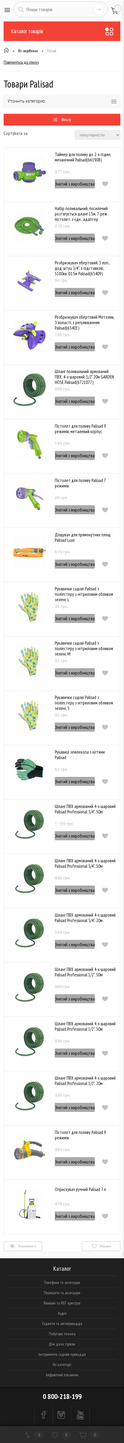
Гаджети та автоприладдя (62, 1323)
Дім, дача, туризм (62, 1344)
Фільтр (66, 119)
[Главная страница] (6, 51)
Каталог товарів (27, 31)
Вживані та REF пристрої (62, 1303)
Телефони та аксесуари (62, 1282)
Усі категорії (62, 1364)
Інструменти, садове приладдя (62, 1354)
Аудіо (62, 1313)
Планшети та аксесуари (62, 1292)
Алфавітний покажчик (62, 1375)
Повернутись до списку (21, 62)
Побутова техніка (62, 1333)
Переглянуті (26, 1246)
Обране (105, 1246)
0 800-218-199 (62, 1396)
